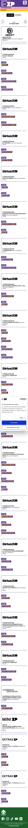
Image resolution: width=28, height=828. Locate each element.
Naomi (4, 232)
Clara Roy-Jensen (8, 125)
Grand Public (7, 357)
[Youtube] (16, 819)
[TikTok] (11, 819)
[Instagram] (7, 819)
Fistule (4, 757)
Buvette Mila (7, 708)
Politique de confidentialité (14, 825)
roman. (4, 65)
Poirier (4, 801)
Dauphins (5, 196)
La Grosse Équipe (8, 465)
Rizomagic (6, 793)
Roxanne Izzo (7, 89)
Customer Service (8, 81)
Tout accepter (14, 422)
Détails (21, 418)
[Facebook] (2, 819)
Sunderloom (6, 152)
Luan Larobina (7, 296)
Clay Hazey (6, 525)
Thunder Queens (8, 117)
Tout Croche (6, 73)
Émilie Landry (7, 259)
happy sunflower (8, 268)
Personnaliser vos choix (13, 427)
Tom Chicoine (7, 436)
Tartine (4, 765)
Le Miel (4, 187)
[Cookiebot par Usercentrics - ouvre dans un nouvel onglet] (20, 399)
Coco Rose (6, 341)
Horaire (3, 10)
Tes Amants (6, 473)
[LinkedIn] (20, 819)
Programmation (6, 8)
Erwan (4, 304)
